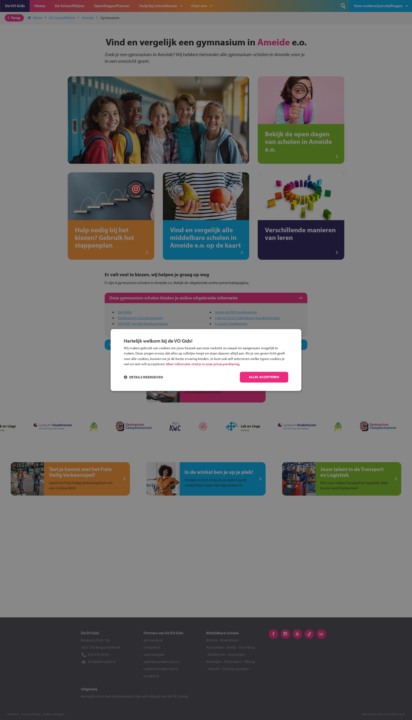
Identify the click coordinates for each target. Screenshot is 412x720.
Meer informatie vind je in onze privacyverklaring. (203, 364)
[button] (143, 377)
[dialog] (206, 360)
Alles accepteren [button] (264, 377)
